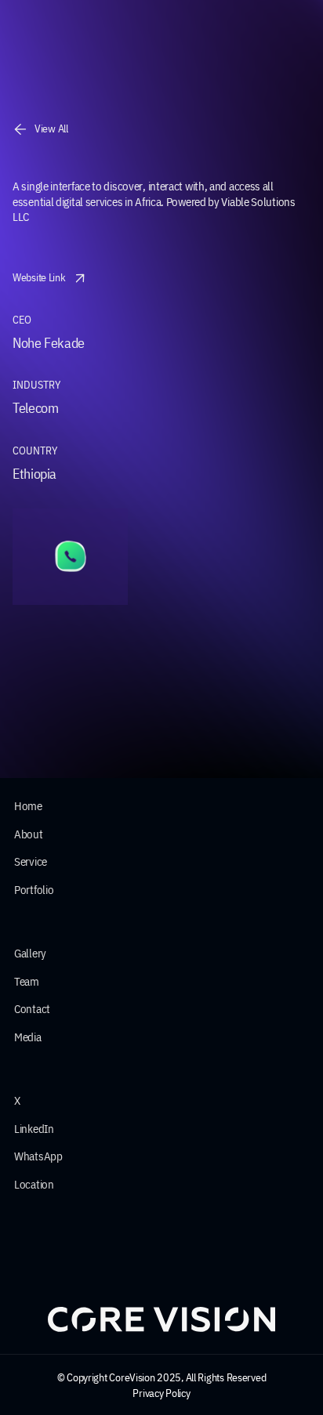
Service (30, 861)
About (28, 834)
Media (28, 1037)
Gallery (30, 953)
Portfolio (33, 889)
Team (26, 981)
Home (28, 805)
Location (34, 1184)
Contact (32, 1008)
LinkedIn (34, 1128)
